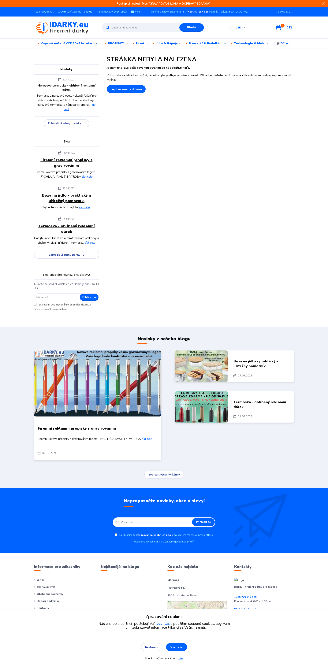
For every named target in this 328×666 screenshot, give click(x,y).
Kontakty (43, 608)
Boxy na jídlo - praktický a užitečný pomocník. (66, 198)
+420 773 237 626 (197, 11)
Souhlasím (176, 647)
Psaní (140, 43)
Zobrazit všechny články (64, 255)
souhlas (163, 623)
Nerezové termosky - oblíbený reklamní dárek (66, 87)
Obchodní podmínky (50, 594)
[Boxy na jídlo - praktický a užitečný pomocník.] (201, 366)
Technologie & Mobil (250, 43)
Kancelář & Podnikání (205, 43)
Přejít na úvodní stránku (126, 89)
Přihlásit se (89, 297)
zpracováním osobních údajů (71, 304)
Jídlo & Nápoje (166, 43)
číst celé (87, 177)
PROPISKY (116, 43)
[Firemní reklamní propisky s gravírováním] (97, 383)
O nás (40, 580)
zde (180, 658)
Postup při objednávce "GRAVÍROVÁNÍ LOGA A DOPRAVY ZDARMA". (164, 4)
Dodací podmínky (48, 601)
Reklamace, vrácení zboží (112, 11)
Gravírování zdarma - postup (75, 11)
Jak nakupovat (44, 11)
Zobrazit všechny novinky (64, 123)
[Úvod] (64, 27)
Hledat (191, 27)
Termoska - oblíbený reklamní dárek (66, 229)
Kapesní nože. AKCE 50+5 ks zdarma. (69, 43)
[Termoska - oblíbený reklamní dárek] (201, 407)
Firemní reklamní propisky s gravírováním (66, 162)
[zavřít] (323, 4)
